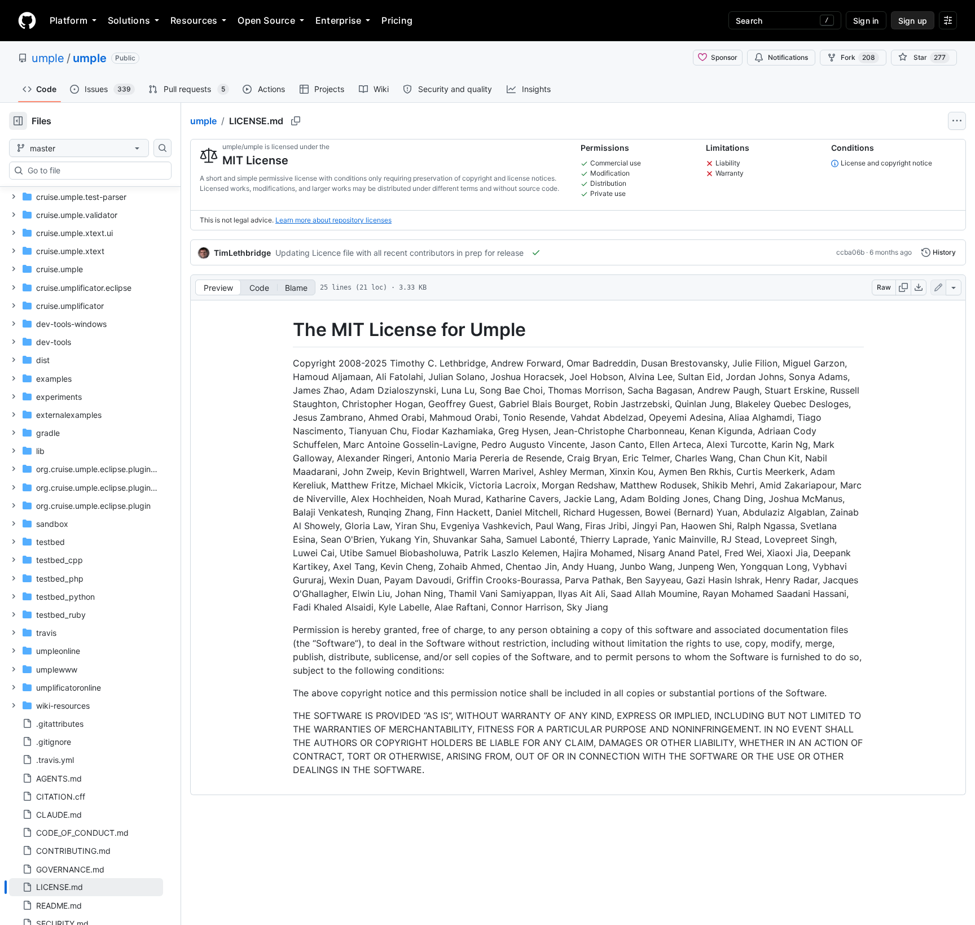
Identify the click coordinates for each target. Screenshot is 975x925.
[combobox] (95, 170)
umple (48, 58)
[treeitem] (86, 887)
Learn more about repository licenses (333, 220)
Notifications (788, 57)
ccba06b (850, 252)
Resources (193, 20)
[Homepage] (27, 20)
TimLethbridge (242, 253)
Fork (858, 57)
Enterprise (338, 20)
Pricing (396, 20)
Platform (68, 20)
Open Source (266, 20)
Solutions (129, 20)
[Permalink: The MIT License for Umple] (285, 330)
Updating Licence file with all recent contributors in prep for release (399, 253)
